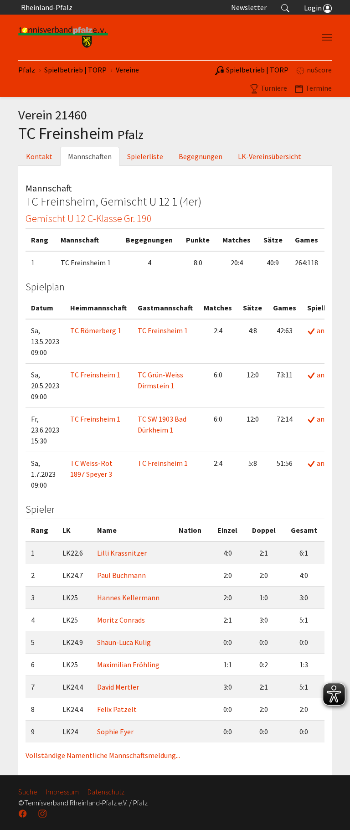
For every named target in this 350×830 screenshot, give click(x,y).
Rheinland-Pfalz (45, 7)
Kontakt (39, 156)
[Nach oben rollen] (332, 812)
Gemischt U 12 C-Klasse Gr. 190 (89, 218)
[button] (285, 7)
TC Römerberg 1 (95, 330)
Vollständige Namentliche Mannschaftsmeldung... (103, 755)
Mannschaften (90, 156)
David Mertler (118, 686)
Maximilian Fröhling (128, 664)
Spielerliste (145, 156)
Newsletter (249, 7)
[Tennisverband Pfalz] (63, 37)
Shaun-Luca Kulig (124, 642)
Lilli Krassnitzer (122, 552)
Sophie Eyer (115, 731)
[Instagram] (43, 813)
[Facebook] (23, 813)
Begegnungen (200, 156)
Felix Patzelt (117, 709)
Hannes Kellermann (128, 597)
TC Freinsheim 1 (163, 330)
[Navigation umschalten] (327, 37)
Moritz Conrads (121, 619)
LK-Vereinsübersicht (269, 156)
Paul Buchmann (121, 575)
